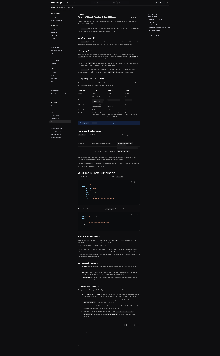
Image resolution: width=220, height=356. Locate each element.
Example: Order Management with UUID (159, 27)
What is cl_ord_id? (153, 16)
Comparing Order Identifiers (156, 22)
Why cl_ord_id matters (155, 19)
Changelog (70, 7)
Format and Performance (155, 25)
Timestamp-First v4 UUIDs (156, 33)
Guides (53, 7)
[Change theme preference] (167, 2)
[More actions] (138, 17)
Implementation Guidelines (156, 36)
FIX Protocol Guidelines (154, 30)
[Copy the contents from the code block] (134, 182)
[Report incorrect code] (132, 182)
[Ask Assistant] (137, 182)
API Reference (61, 7)
